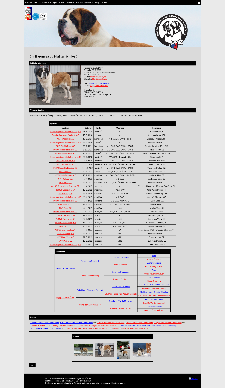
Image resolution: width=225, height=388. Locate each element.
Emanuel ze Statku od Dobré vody (162, 325)
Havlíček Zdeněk (99, 79)
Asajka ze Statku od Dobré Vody (168, 322)
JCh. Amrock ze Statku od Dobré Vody (76, 322)
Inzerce (104, 2)
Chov (61, 2)
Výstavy (79, 2)
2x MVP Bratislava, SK (65, 190)
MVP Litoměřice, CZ (65, 233)
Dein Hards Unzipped (121, 286)
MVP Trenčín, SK (65, 204)
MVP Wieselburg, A (65, 139)
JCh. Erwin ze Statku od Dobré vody (45, 328)
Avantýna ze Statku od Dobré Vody (104, 325)
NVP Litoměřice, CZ (65, 237)
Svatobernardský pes (48, 2)
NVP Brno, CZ (65, 172)
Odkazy (95, 2)
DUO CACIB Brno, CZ (65, 146)
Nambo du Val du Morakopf (120, 301)
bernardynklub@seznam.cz (114, 383)
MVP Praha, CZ (65, 193)
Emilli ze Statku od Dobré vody (106, 328)
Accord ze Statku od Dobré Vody (44, 322)
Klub (35, 2)
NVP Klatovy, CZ (65, 179)
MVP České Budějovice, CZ (65, 150)
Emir (154, 255)
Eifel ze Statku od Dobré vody (133, 325)
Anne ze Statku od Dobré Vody (139, 322)
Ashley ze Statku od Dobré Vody (44, 325)
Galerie (88, 2)
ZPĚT (32, 365)
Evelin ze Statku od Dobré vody (134, 328)
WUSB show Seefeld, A (65, 230)
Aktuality (28, 2)
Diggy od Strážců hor (99, 85)
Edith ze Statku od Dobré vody (78, 328)
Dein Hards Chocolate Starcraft (90, 290)
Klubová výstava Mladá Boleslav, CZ (65, 131)
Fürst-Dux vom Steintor (99, 83)
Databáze (70, 2)
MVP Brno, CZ (65, 182)
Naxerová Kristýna (98, 77)
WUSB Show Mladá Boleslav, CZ (65, 186)
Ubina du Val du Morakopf (90, 305)
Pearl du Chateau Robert (120, 308)
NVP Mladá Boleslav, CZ (65, 153)
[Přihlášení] (198, 2)
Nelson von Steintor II (90, 261)
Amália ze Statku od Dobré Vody (111, 322)
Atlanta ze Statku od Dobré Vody (74, 325)
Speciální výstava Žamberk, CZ (65, 135)
